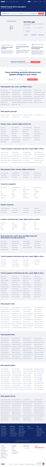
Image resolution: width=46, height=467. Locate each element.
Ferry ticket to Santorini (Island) (28, 162)
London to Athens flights (5, 379)
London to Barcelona (15, 278)
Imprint (10, 464)
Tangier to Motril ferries (27, 417)
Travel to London (3, 260)
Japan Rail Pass (39, 428)
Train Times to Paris (15, 152)
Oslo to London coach (26, 346)
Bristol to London (37, 177)
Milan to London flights (27, 379)
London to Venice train (27, 307)
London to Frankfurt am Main (17, 290)
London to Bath (14, 177)
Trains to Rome (3, 428)
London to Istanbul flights (16, 377)
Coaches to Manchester (27, 243)
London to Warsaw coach (27, 344)
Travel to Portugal (15, 210)
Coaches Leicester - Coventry (39, 96)
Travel (38, 426)
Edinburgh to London (37, 175)
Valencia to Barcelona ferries (39, 405)
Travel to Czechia (3, 212)
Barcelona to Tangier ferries (16, 399)
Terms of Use (15, 464)
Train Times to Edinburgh (38, 152)
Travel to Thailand (37, 212)
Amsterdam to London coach (6, 354)
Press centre (14, 450)
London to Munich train (38, 323)
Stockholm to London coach (39, 354)
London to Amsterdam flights (17, 375)
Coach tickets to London (27, 154)
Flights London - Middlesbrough (17, 102)
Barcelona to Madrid (37, 173)
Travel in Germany (37, 139)
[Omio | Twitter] (39, 447)
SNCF (1, 227)
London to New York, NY (27, 284)
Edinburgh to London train (38, 321)
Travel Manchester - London (39, 115)
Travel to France (25, 208)
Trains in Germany (15, 127)
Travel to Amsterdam (15, 264)
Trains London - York (37, 90)
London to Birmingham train (5, 317)
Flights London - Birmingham (28, 102)
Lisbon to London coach (38, 340)
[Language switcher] (30, 1)
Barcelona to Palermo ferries (6, 403)
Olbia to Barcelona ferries (16, 411)
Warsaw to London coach (38, 344)
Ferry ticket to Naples (37, 162)
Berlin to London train (26, 321)
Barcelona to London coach (16, 344)
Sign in (44, 1)
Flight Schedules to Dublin (38, 158)
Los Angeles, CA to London (16, 286)
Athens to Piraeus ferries (27, 409)
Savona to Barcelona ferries (39, 413)
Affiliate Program (4, 457)
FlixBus (35, 189)
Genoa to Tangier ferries (5, 405)
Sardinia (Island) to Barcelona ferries (7, 415)
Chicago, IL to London (38, 294)
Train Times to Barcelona (16, 154)
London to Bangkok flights (38, 383)
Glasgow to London (37, 286)
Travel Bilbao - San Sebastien (28, 115)
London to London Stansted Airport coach (8, 358)
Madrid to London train (27, 317)
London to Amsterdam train (16, 321)
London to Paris (3, 175)
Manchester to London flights (39, 371)
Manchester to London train (28, 325)
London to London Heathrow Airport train (8, 323)
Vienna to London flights (16, 385)
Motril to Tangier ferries (38, 417)
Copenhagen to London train (17, 313)
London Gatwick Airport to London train (7, 309)
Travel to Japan (14, 212)
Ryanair (13, 193)
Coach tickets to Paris (26, 156)
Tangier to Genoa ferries (38, 403)
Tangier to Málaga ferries (5, 413)
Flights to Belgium (26, 133)
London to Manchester (16, 173)
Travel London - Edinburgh (5, 115)
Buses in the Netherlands (16, 137)
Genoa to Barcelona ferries (27, 405)
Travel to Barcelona (26, 264)
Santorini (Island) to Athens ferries (29, 415)
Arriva (24, 222)
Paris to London (25, 177)
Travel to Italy (36, 208)
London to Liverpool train (38, 327)
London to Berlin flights (27, 377)
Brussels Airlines (3, 195)
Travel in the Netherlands (16, 139)
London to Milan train (15, 325)
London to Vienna (37, 292)
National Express (26, 189)
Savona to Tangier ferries (27, 407)
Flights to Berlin (21, 428)
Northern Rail (3, 222)
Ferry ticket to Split (4, 162)
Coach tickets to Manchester (17, 156)
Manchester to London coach (39, 342)
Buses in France (14, 129)
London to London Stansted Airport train (19, 323)
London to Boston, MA (4, 294)
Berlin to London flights (38, 377)
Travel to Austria (26, 210)
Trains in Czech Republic (27, 137)
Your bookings (35, 1)
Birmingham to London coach (17, 346)
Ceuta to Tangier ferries (38, 419)
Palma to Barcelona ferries (5, 411)
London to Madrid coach (5, 340)
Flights (14, 1)
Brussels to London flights (27, 389)
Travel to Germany (4, 210)
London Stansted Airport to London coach (19, 358)
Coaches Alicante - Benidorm (5, 96)
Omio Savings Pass (4, 450)
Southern (13, 222)
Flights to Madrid (22, 432)
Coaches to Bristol (26, 245)
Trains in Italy (3, 127)
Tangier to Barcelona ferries (5, 399)
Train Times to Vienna (4, 154)
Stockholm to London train (5, 327)
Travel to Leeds (3, 261)
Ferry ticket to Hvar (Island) (38, 160)
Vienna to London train (16, 309)
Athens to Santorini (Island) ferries (40, 415)
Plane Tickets (21, 426)
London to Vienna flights (5, 385)
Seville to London (26, 292)
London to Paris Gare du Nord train (29, 323)
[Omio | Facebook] (35, 447)
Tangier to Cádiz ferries (27, 399)
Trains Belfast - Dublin (4, 94)
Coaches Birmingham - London (6, 100)
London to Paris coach (4, 338)
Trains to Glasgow (26, 241)
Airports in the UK (40, 431)
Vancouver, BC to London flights (17, 387)
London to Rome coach (27, 338)
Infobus (24, 191)
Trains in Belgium (26, 135)
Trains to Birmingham (15, 243)
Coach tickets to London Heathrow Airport (8, 156)
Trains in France (3, 129)
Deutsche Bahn (14, 224)
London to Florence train (5, 325)
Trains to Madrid (37, 243)
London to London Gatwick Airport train (30, 313)
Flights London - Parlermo (38, 102)
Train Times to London (4, 152)
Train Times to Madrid (26, 152)
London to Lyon (25, 288)
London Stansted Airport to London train (19, 327)
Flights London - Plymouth (16, 100)
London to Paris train (37, 311)
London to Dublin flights (38, 381)
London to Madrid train (16, 311)
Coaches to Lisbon (15, 247)
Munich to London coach (38, 358)
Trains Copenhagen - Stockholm (39, 92)
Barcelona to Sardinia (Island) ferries (18, 415)
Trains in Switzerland (4, 135)
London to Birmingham (38, 284)
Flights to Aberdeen (37, 247)
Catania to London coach (16, 356)
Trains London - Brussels (27, 94)
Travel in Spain (25, 139)
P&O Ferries (3, 197)
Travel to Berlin (36, 264)
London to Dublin (15, 282)
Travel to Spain (14, 208)
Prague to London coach (16, 348)
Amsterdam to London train (5, 313)
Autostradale (36, 191)
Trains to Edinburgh (15, 241)
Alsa (1, 191)
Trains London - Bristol (15, 92)
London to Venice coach (27, 356)
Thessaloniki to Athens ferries (6, 409)
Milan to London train (4, 315)
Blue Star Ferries (26, 197)
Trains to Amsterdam (37, 241)
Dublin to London (4, 282)
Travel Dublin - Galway (4, 117)
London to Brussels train (38, 313)
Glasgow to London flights (27, 373)
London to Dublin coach (38, 350)
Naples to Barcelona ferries (27, 403)
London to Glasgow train (5, 321)
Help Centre (27, 448)
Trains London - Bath (4, 90)
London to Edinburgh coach (27, 352)
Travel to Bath (25, 261)
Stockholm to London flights (17, 383)
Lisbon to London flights (16, 381)
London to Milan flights (38, 379)
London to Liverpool (4, 177)
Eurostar (2, 224)
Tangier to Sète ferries (15, 419)
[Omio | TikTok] (38, 447)
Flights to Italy (25, 131)
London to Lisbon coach (27, 340)
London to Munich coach (27, 358)
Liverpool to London (26, 290)
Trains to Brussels (37, 245)
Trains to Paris (3, 429)
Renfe (35, 224)
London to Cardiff (37, 296)
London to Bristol (37, 288)
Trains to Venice (4, 431)
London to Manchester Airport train (29, 319)
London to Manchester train (16, 319)
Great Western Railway (16, 187)
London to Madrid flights (5, 371)
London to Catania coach (5, 356)
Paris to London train (37, 309)
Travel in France (36, 129)
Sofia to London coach (15, 350)
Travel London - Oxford (16, 117)
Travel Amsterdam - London (16, 115)
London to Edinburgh (4, 173)
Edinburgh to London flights (39, 368)
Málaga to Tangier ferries (16, 413)
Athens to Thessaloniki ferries (39, 407)
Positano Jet (36, 197)
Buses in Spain (3, 131)
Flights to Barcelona (4, 243)
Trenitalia (24, 224)
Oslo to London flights (38, 387)
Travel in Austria (37, 131)
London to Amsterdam (4, 280)
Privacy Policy (21, 464)
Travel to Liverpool (37, 260)
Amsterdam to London (16, 280)
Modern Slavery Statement (29, 464)
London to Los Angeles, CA (27, 286)
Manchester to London (16, 175)
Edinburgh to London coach (39, 352)
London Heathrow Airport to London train (19, 317)
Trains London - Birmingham (5, 92)
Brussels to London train (27, 309)
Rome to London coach (38, 338)
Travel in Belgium (4, 141)
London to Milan (3, 278)
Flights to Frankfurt (4, 247)
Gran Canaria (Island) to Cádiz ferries (18, 401)
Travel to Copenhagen (15, 266)
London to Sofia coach (4, 350)
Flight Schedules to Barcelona (6, 160)
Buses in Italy (14, 133)
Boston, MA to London (15, 294)
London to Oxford (26, 175)
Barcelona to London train (27, 315)
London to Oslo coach (38, 346)
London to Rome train (26, 311)
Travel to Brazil (25, 212)
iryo (1, 189)
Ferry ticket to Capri (26, 160)
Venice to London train (38, 325)
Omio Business (14, 453)
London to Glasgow (4, 288)
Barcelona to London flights (16, 373)
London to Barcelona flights (5, 373)
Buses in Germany (37, 127)
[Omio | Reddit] (43, 447)
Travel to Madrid (3, 264)
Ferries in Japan (30, 428)
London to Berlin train (38, 319)
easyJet (2, 193)
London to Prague (26, 282)
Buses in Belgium (26, 129)
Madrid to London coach (16, 340)
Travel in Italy (14, 135)
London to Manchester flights (28, 371)
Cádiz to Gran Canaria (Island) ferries (29, 401)
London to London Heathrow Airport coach (30, 348)
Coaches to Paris (13, 432)
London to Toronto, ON (16, 296)
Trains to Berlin (14, 245)
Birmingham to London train (5, 311)
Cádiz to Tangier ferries (38, 399)
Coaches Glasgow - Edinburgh (6, 98)
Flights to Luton (3, 245)
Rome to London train (38, 317)
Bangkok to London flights (27, 383)
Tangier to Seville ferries (16, 417)
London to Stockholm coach (28, 354)
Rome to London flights (27, 375)
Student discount (4, 453)
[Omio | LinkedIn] (42, 447)
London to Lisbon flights (5, 381)
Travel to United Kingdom (5, 208)
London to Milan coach (16, 342)
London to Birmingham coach (6, 346)
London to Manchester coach (28, 342)
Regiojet (2, 229)
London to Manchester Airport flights (7, 389)
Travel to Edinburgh (15, 260)
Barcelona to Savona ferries (27, 413)
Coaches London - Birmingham (17, 98)
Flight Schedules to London (5, 158)
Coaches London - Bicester (16, 96)
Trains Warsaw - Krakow (16, 94)
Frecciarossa (14, 189)
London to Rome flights (38, 375)
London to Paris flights (4, 368)
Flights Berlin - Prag (4, 102)
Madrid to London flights (16, 371)
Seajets (24, 195)
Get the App (3, 449)
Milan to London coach (4, 342)
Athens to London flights (16, 379)
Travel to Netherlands (37, 210)
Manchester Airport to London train (18, 315)
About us (13, 447)
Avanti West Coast (4, 187)
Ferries (17, 1)
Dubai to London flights (38, 385)
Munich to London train (5, 307)
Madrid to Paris (25, 280)
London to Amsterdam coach (17, 354)
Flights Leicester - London (16, 104)
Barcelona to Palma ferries (38, 409)
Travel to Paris (3, 266)
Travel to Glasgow (26, 260)
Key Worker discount (4, 454)
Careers (13, 449)
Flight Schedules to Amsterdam (28, 158)
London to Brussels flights (38, 389)
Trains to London (3, 241)
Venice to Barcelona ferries (16, 403)
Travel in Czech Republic (16, 141)
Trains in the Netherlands (27, 127)
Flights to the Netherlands (5, 137)
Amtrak (24, 187)
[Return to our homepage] (3, 1)
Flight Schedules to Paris (16, 158)
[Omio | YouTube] (41, 447)
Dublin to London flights (27, 381)
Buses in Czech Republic (5, 139)
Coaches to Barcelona (4, 249)
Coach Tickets (12, 426)
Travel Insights (3, 451)
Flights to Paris (21, 429)
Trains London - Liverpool (27, 90)
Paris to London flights (16, 368)
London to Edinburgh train (16, 307)
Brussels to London (15, 292)
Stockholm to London (26, 296)
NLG (35, 195)
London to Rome (37, 280)
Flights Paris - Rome (37, 100)
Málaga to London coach (16, 352)
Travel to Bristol (14, 261)
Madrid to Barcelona (26, 173)
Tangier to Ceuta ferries (27, 419)
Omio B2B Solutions (15, 451)
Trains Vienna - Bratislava (27, 92)
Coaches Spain (12, 428)
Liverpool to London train (5, 319)
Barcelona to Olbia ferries (27, 411)
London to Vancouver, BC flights (6, 387)
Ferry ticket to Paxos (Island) (16, 162)
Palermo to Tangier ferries (38, 401)
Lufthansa (13, 195)
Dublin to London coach (27, 350)
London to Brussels (4, 292)
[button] (21, 13)
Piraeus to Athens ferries (16, 409)
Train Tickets (3, 426)
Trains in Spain (3, 133)
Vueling (35, 193)
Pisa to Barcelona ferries (16, 407)
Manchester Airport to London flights (18, 389)
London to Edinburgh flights (28, 368)
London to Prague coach (5, 348)
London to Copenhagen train (39, 315)
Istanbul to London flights (5, 377)
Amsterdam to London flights (6, 375)
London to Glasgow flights (38, 373)
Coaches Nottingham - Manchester (29, 98)
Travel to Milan (25, 266)
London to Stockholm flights (5, 383)
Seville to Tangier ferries (5, 417)
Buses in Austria (37, 137)
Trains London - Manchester (16, 90)
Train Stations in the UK (41, 432)
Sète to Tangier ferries (4, 419)
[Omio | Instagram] (36, 447)
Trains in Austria (37, 135)
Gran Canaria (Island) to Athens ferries (7, 401)
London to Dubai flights (27, 385)
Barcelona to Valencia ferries (5, 407)
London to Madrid (37, 276)
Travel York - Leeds (26, 117)
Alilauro (13, 197)
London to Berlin (26, 276)
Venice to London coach (38, 356)
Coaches (10, 1)
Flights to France (14, 131)
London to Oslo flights (27, 387)
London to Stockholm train (38, 307)
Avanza (13, 191)
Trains (7, 1)
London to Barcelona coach (5, 344)
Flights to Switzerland (37, 133)
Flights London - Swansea (27, 100)
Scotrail (35, 222)
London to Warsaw (15, 288)
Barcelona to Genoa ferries (16, 405)
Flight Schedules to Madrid (16, 160)
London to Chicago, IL (26, 294)
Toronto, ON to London (5, 296)
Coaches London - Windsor (38, 98)
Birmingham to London (5, 286)
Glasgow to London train (27, 327)
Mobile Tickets (3, 456)
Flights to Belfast (15, 249)
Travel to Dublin (36, 261)
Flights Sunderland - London (5, 104)
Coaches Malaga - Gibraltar (27, 96)
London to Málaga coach (5, 352)
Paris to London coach (15, 338)
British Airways (25, 193)
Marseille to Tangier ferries (38, 411)
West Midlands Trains (37, 187)
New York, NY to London (16, 284)
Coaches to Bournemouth (27, 247)
